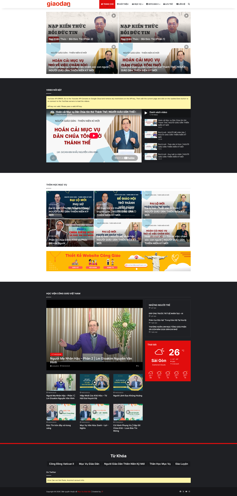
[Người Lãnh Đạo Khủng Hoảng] (128, 382)
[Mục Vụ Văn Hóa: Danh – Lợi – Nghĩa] (94, 412)
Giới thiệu (123, 4)
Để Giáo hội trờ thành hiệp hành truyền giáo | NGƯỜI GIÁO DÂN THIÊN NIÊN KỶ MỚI (115, 212)
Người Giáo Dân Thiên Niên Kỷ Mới (124, 463)
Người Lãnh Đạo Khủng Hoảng (127, 395)
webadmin (55, 366)
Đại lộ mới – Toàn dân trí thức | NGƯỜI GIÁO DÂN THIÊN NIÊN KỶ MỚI (164, 212)
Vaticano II (153, 4)
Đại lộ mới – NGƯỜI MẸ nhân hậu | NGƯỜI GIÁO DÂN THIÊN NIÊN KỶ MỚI (116, 240)
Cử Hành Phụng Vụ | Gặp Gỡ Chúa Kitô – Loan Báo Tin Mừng (126, 428)
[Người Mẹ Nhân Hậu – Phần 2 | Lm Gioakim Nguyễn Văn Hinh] (94, 335)
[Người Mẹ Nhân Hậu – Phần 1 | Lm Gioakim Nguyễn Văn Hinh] (61, 382)
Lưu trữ (169, 4)
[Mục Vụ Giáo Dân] (58, 4)
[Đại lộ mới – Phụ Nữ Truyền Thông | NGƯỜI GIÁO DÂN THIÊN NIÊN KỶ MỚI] (70, 205)
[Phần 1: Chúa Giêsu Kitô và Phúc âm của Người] (70, 233)
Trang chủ (108, 4)
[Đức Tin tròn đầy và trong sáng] (61, 412)
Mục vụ (137, 4)
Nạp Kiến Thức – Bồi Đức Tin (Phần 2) (71, 39)
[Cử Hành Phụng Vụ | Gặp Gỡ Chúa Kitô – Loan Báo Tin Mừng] (128, 412)
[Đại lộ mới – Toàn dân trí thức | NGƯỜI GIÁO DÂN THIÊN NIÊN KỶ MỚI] (166, 205)
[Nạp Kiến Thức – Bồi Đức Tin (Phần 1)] (154, 27)
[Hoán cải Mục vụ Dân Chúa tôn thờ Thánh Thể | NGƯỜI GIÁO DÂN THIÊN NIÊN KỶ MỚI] (154, 58)
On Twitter (51, 472)
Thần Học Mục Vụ (160, 463)
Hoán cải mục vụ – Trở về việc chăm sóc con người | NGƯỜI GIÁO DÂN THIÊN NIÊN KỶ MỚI (166, 240)
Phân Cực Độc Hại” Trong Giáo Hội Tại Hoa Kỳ (167, 320)
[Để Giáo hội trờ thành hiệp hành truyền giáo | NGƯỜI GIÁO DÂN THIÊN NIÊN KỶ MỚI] (118, 205)
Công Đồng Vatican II (61, 463)
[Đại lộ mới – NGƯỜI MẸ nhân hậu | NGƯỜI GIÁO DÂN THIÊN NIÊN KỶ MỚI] (118, 233)
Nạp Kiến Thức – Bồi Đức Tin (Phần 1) (143, 39)
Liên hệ (181, 4)
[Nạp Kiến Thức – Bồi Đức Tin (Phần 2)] (82, 27)
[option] (118, 43)
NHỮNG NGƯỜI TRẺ (159, 305)
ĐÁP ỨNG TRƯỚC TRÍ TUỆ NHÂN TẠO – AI (166, 313)
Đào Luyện (182, 463)
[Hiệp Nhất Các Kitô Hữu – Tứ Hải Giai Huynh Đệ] (94, 382)
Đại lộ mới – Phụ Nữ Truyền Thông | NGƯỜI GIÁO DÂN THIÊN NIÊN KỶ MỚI (69, 212)
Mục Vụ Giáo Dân (89, 463)
